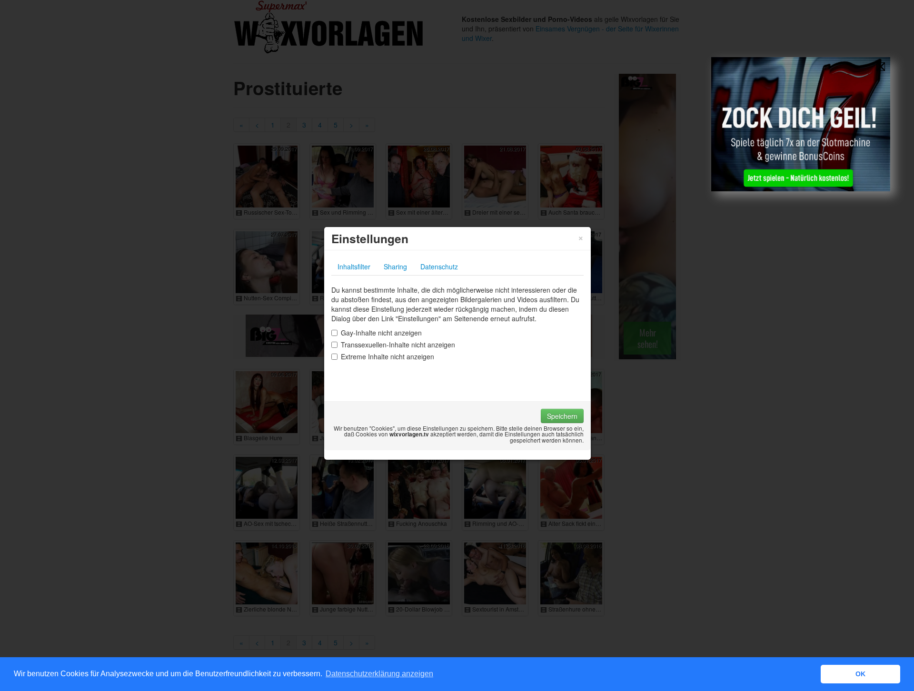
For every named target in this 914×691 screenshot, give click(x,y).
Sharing (395, 266)
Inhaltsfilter (354, 266)
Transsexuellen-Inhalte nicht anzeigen (398, 344)
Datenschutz (439, 266)
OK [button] (860, 674)
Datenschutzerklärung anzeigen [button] (379, 674)
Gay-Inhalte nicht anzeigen (381, 332)
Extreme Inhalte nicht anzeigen (387, 356)
